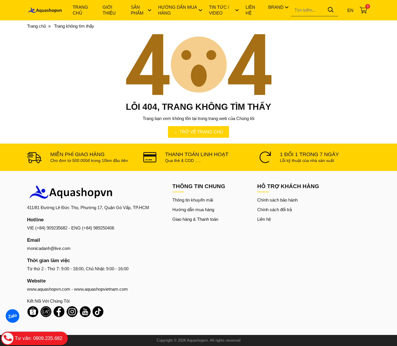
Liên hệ (264, 219)
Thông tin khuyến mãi (192, 199)
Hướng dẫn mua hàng (193, 209)
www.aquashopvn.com (48, 289)
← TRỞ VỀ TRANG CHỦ (198, 131)
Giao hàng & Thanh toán (195, 219)
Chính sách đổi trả (274, 209)
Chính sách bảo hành (277, 199)
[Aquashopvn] (44, 10)
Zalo (12, 316)
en (350, 10)
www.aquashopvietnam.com (101, 289)
